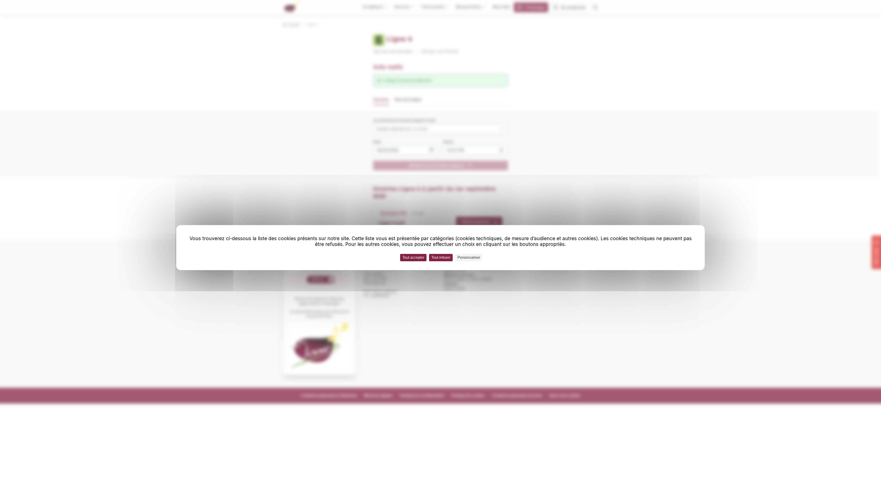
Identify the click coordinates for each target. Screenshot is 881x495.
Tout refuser (440, 257)
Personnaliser (468, 257)
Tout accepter (413, 257)
